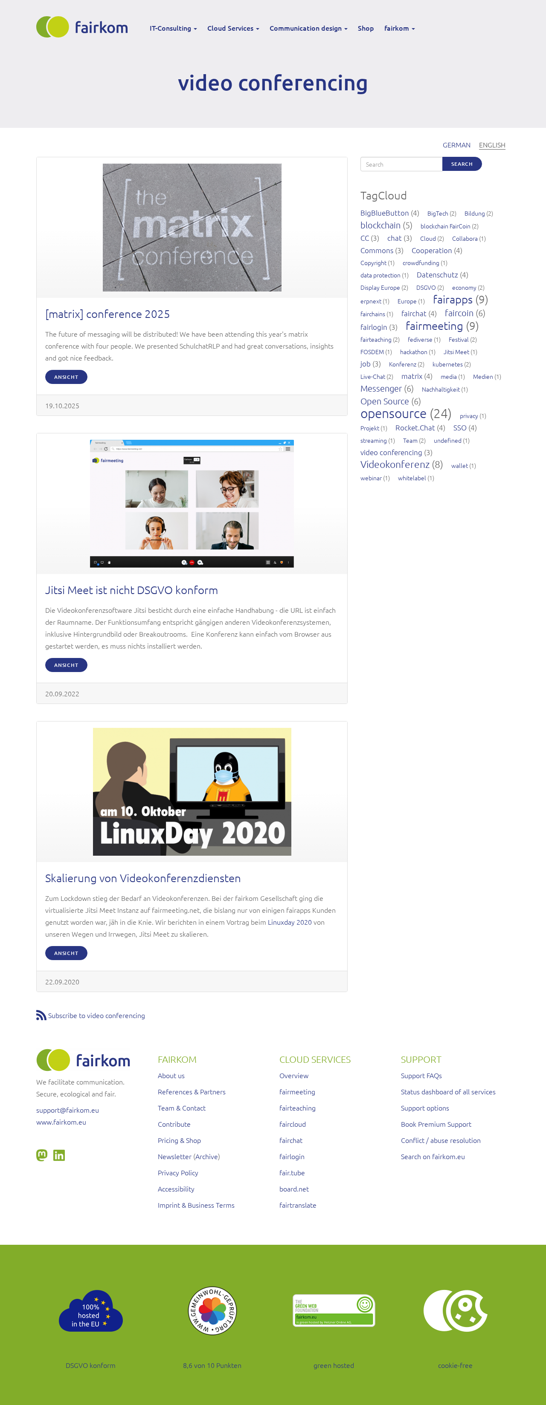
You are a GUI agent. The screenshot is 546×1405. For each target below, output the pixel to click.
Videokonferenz (395, 464)
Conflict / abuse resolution (441, 1140)
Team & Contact (182, 1107)
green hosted (334, 1365)
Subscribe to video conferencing (96, 1015)
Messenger (381, 388)
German (456, 144)
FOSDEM (372, 351)
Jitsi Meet (456, 351)
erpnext (370, 301)
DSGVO (426, 287)
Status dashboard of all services (448, 1091)
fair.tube (292, 1172)
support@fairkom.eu (67, 1109)
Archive (206, 1156)
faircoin (459, 313)
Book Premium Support (436, 1123)
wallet (459, 465)
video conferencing (391, 452)
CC (364, 237)
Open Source (384, 401)
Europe (407, 301)
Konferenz (402, 364)
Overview (293, 1075)
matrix (411, 376)
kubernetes (448, 364)
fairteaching (376, 339)
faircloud (292, 1123)
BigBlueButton (384, 212)
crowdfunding (421, 262)
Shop (366, 27)
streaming (373, 440)
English (492, 144)
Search (462, 163)
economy (464, 287)
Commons (376, 250)
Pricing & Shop (179, 1140)
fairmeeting (434, 325)
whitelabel (412, 477)
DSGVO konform (91, 1365)
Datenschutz (437, 274)
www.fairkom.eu (61, 1121)
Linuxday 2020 (290, 921)
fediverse (420, 339)
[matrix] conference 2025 (107, 313)
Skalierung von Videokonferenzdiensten (143, 877)
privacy (469, 415)
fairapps (453, 299)
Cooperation (432, 250)
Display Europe (380, 287)
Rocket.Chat (415, 427)
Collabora (465, 238)
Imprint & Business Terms (196, 1204)
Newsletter (175, 1156)
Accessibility (176, 1188)
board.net (294, 1188)
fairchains (372, 313)
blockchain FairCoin (445, 226)
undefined (448, 440)
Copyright (373, 262)
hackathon (413, 351)
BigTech (437, 213)
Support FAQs (421, 1075)
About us (171, 1075)
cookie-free (455, 1365)
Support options (425, 1107)
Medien (483, 376)
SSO (460, 427)
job (365, 363)
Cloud (428, 238)
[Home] (85, 27)
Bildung (475, 213)
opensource (393, 413)
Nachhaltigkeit (441, 389)
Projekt (369, 428)
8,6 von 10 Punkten (212, 1365)
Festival (459, 339)
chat (394, 237)
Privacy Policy (178, 1172)
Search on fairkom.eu (433, 1156)
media (449, 376)
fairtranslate (298, 1204)
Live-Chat (372, 376)
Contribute (174, 1123)
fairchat (414, 313)
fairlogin (373, 327)
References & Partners (192, 1091)
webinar (371, 477)
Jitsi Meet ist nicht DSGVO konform (131, 589)
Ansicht (66, 377)
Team (410, 440)
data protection (380, 275)
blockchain (380, 225)
